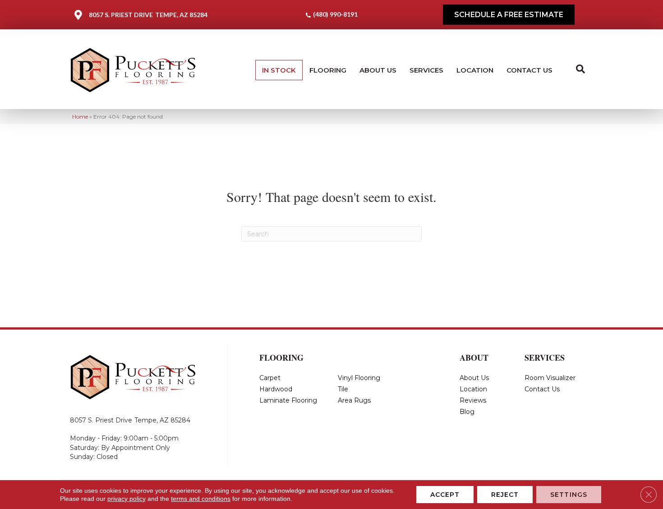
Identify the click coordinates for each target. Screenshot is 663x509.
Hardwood (275, 389)
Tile (343, 389)
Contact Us (529, 70)
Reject (505, 495)
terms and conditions (200, 498)
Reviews (473, 400)
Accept (445, 495)
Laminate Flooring (288, 400)
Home (80, 116)
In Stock (279, 70)
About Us (377, 70)
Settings (568, 495)
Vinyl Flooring (359, 378)
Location (474, 70)
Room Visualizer (550, 378)
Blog (467, 412)
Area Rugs (354, 400)
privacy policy (126, 498)
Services (426, 70)
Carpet (270, 378)
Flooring (327, 70)
